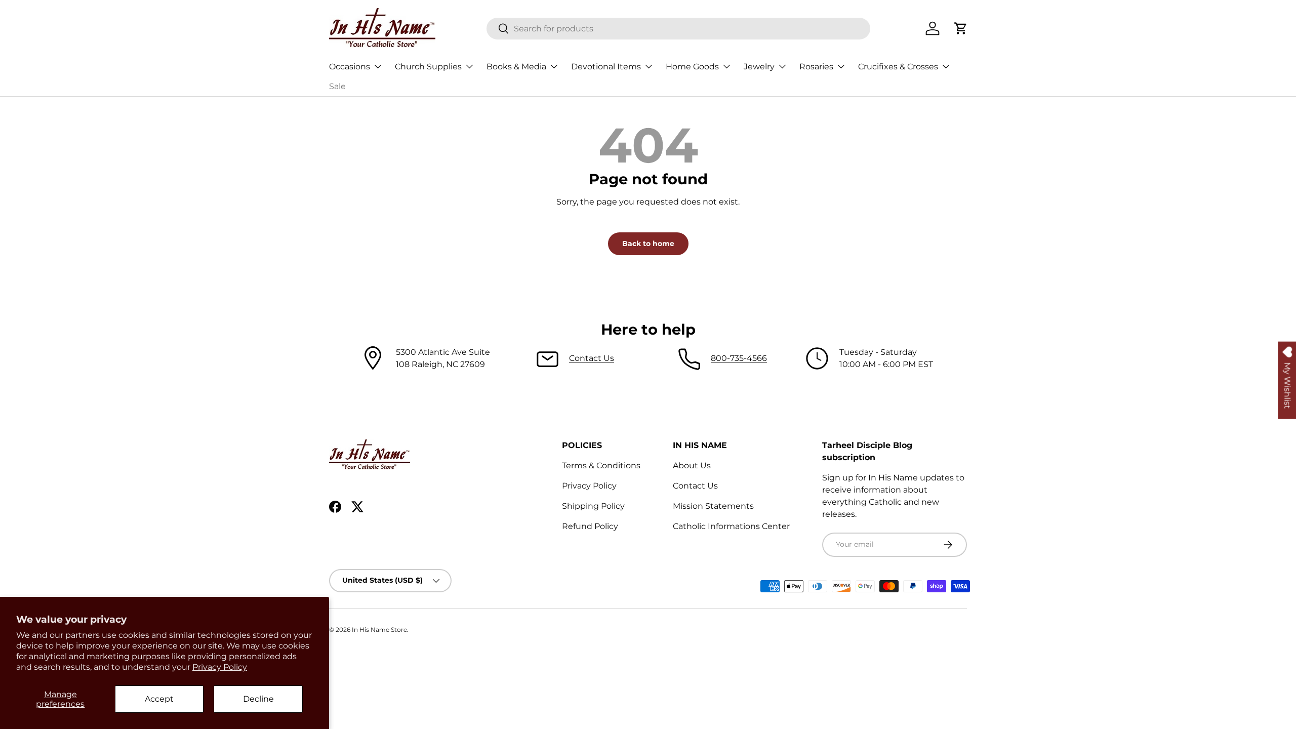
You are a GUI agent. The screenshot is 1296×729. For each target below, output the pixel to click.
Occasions (349, 66)
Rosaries (816, 66)
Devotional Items (606, 66)
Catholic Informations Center (731, 526)
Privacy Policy (219, 667)
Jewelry (759, 66)
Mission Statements (713, 506)
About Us (692, 465)
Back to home (648, 243)
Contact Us (591, 358)
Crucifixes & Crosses (898, 66)
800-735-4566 (739, 358)
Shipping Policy (593, 506)
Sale (337, 86)
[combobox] (678, 28)
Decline (258, 699)
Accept (159, 699)
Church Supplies (428, 66)
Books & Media (516, 66)
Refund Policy (590, 526)
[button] (961, 28)
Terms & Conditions (601, 465)
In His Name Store (379, 629)
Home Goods (692, 66)
